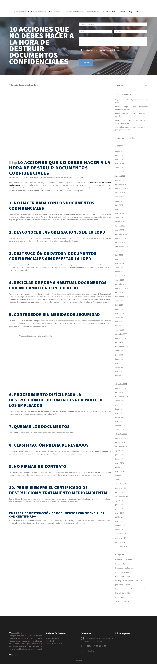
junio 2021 (119, 409)
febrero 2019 (120, 525)
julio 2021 (119, 405)
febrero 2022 (120, 376)
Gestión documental (122, 576)
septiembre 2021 (121, 396)
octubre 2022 (120, 342)
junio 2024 (119, 259)
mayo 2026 (119, 163)
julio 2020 (119, 455)
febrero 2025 (120, 226)
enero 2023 (119, 330)
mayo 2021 (119, 413)
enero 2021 (119, 430)
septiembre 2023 (121, 297)
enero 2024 (119, 280)
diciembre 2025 (121, 184)
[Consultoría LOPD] (109, 6)
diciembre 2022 (121, 334)
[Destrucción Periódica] (39, 6)
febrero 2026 (120, 176)
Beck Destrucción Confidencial (59, 177)
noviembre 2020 (121, 438)
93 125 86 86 (101, 646)
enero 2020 (119, 480)
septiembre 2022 (121, 346)
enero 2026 (119, 180)
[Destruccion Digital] (56, 6)
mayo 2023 (119, 313)
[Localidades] (122, 6)
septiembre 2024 (121, 247)
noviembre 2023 (121, 288)
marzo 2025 (119, 222)
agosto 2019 (120, 500)
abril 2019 (119, 517)
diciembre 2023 (121, 284)
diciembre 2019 (121, 484)
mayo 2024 (119, 263)
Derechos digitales (122, 564)
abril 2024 (119, 267)
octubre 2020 (120, 442)
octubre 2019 (120, 492)
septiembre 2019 (121, 496)
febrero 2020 (120, 475)
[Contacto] (138, 6)
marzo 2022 (119, 371)
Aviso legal (50, 641)
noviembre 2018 (121, 538)
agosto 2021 (120, 401)
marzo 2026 (119, 172)
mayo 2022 (119, 363)
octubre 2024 (120, 242)
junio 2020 (119, 459)
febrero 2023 (120, 326)
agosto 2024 (120, 251)
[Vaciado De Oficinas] (93, 6)
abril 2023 (119, 317)
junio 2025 (119, 209)
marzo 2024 (119, 272)
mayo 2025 (119, 213)
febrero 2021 (120, 425)
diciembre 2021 (121, 384)
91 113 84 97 (90, 646)
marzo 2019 (119, 521)
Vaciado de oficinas (122, 601)
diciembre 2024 (121, 234)
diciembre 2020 (121, 434)
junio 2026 (119, 159)
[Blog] (130, 6)
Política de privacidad (54, 644)
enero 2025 (119, 230)
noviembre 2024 (121, 238)
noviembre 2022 (121, 338)
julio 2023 (119, 305)
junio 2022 (119, 359)
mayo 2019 (119, 513)
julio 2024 (119, 255)
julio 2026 (119, 155)
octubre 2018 (120, 542)
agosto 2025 (120, 201)
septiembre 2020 (121, 446)
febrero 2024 (120, 276)
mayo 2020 (119, 463)
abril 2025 (119, 217)
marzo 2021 (119, 421)
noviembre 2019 (121, 488)
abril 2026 (119, 168)
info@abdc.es (90, 651)
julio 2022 (119, 355)
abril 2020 (119, 467)
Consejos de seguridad (123, 560)
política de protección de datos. (109, 50)
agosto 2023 (120, 301)
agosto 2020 (120, 450)
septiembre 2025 (121, 197)
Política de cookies (52, 638)
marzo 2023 (119, 321)
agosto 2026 (120, 151)
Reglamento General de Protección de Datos (131, 589)
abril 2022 (119, 367)
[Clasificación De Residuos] (74, 6)
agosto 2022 (120, 351)
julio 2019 (119, 505)
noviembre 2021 (121, 388)
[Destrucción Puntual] (21, 6)
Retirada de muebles (122, 593)
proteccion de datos (122, 585)
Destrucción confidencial (124, 568)
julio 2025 (119, 205)
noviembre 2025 (121, 188)
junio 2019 (119, 509)
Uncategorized (35, 177)
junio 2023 (119, 309)
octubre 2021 (120, 392)
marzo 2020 (119, 471)
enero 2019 (119, 530)
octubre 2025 (120, 192)
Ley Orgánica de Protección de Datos (128, 580)
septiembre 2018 (121, 546)
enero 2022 (119, 380)
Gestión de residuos (122, 572)
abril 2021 (119, 417)
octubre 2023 (120, 292)
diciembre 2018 (121, 534)
